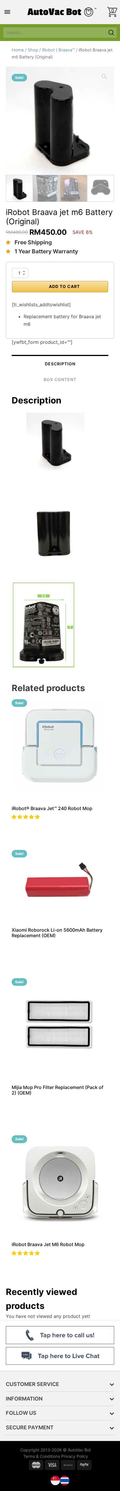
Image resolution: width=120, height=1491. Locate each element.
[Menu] (7, 12)
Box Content (60, 379)
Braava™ (67, 50)
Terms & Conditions (41, 1456)
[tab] (60, 363)
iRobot (48, 50)
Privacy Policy (74, 1456)
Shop (33, 50)
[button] (26, 817)
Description (60, 363)
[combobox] (54, 32)
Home (18, 50)
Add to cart (64, 286)
